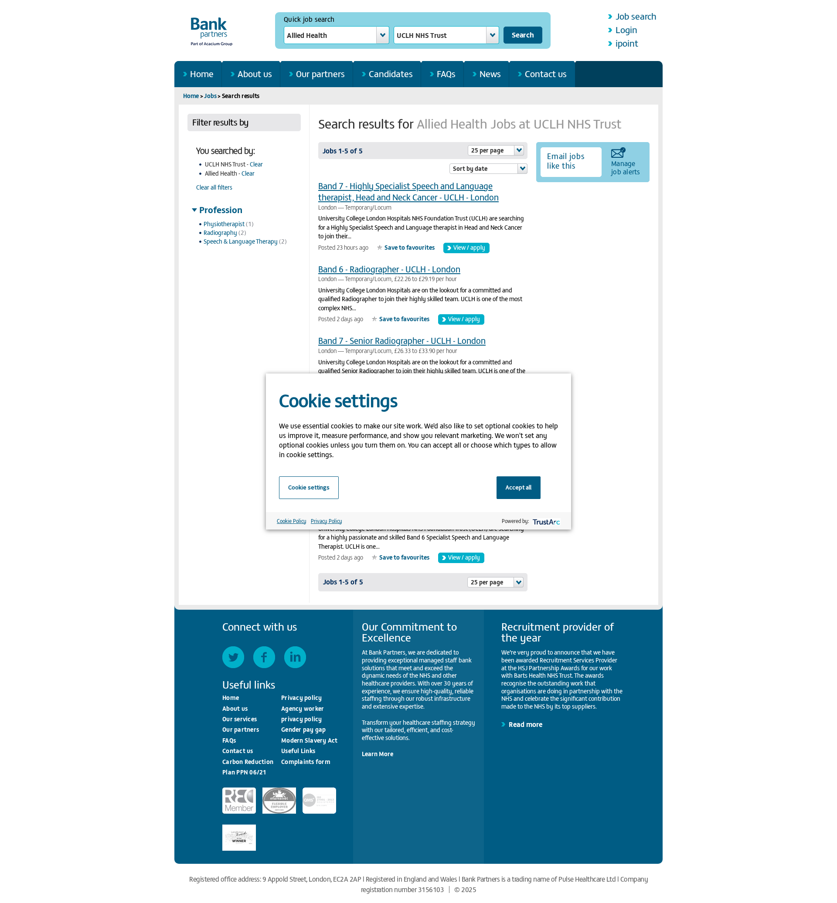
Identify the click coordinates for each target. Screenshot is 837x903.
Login (626, 29)
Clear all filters (214, 187)
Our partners (320, 73)
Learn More (377, 754)
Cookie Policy (291, 520)
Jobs (210, 96)
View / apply (469, 247)
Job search (636, 16)
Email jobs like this (566, 160)
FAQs (446, 73)
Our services (239, 719)
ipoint (627, 43)
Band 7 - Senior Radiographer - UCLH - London (402, 340)
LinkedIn (295, 657)
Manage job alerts (625, 167)
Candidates (391, 73)
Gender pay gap (303, 729)
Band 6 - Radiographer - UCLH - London (389, 268)
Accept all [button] (518, 487)
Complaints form (305, 761)
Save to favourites (409, 247)
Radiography (220, 232)
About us (255, 73)
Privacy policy (301, 697)
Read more (525, 724)
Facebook (264, 657)
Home (202, 73)
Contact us (546, 73)
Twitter (233, 657)
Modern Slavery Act (309, 740)
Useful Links (298, 751)
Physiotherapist (224, 224)
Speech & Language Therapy (241, 241)
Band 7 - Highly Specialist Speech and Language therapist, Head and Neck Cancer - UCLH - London (408, 191)
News (490, 73)
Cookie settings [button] (309, 487)
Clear (256, 164)
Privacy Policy (326, 520)
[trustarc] (545, 521)
